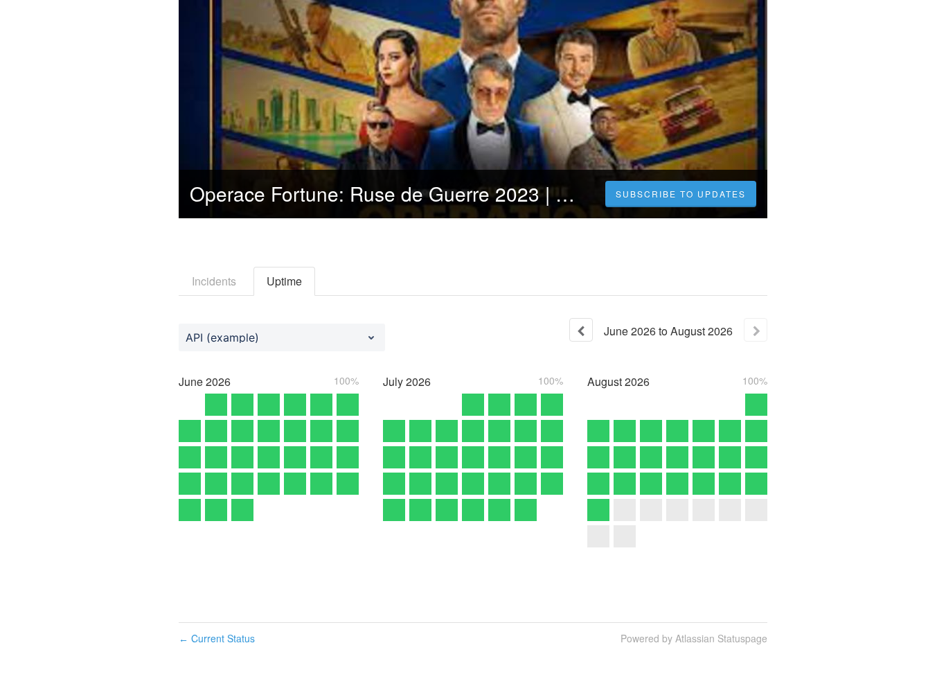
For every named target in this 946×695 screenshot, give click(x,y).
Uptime (284, 281)
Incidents (214, 281)
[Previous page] (581, 330)
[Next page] (755, 330)
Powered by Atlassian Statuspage (694, 638)
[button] (680, 194)
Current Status (217, 638)
